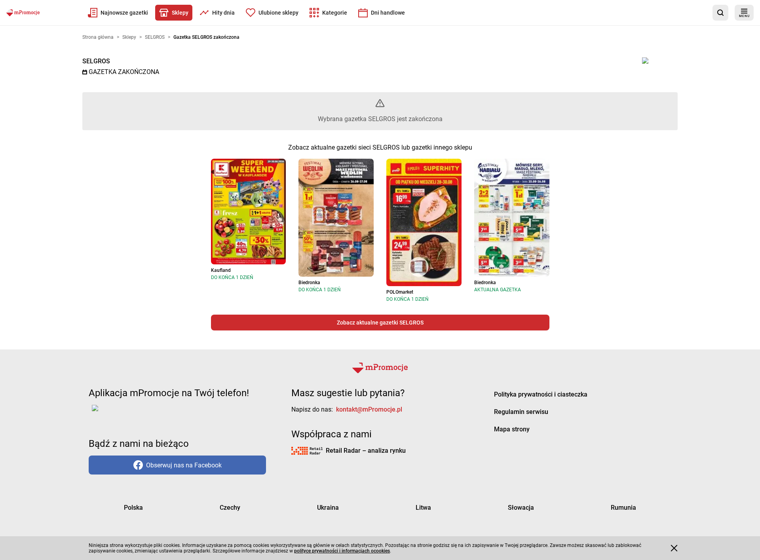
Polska (133, 507)
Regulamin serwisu (521, 412)
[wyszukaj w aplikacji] (720, 13)
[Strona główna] (23, 12)
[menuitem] (118, 13)
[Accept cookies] (674, 548)
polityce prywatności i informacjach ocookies (342, 551)
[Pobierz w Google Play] (120, 413)
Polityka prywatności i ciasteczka (540, 394)
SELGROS (96, 61)
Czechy (230, 507)
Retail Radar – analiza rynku (366, 450)
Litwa (423, 507)
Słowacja (521, 507)
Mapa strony (512, 429)
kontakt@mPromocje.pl (369, 409)
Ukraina (328, 507)
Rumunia (623, 507)
